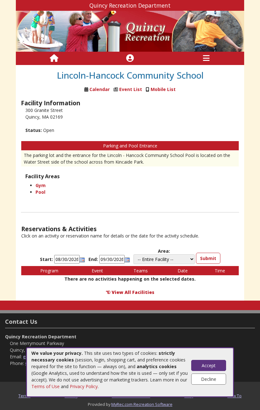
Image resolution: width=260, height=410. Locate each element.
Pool (40, 192)
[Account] (130, 58)
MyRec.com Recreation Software (141, 404)
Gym (41, 185)
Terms (24, 396)
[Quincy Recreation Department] (130, 31)
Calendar (99, 89)
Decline (208, 379)
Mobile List (163, 89)
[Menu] (206, 58)
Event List (130, 89)
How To (234, 396)
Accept (209, 365)
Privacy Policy (84, 386)
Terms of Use (45, 386)
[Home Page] (54, 58)
